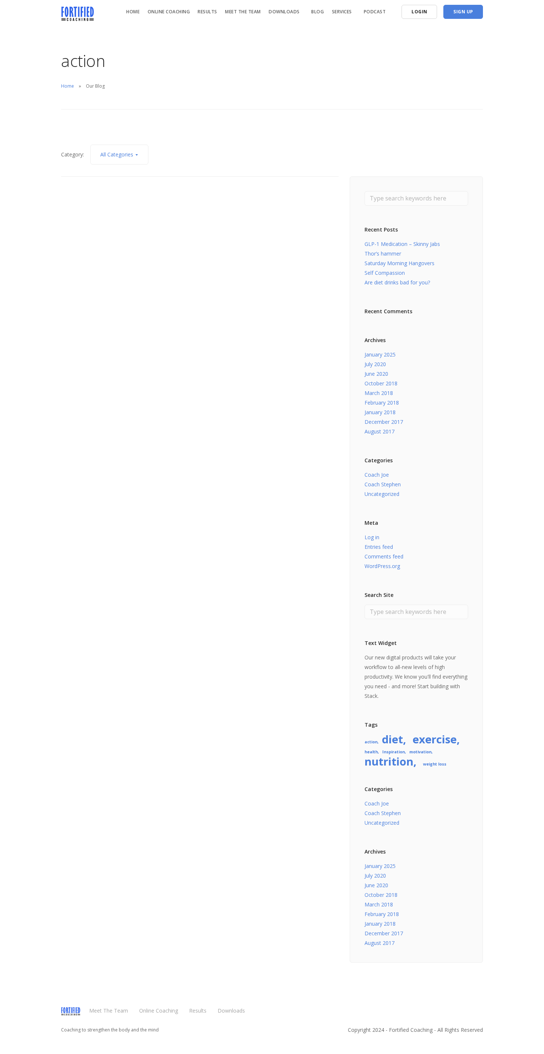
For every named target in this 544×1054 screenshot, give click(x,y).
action (371, 741)
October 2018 (381, 383)
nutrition (389, 761)
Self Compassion (385, 272)
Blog (317, 12)
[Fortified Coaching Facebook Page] (466, 1013)
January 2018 (380, 412)
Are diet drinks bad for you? (397, 282)
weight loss (434, 764)
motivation (420, 751)
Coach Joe (377, 474)
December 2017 (384, 421)
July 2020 (375, 364)
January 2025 (380, 354)
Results (207, 12)
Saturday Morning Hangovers (399, 263)
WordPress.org (382, 566)
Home (133, 12)
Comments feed (384, 556)
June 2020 (376, 373)
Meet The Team (243, 12)
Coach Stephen (383, 484)
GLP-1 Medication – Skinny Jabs (402, 243)
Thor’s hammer (383, 253)
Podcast (375, 12)
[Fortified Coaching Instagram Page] (480, 1013)
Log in (372, 537)
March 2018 (379, 392)
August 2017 (379, 431)
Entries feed (379, 546)
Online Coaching (169, 12)
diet (392, 739)
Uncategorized (382, 493)
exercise (435, 739)
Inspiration (393, 751)
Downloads (231, 1010)
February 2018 (382, 402)
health (371, 751)
